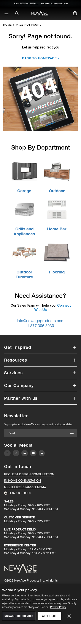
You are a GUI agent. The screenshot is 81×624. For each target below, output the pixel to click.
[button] (40, 347)
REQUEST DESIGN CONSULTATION (29, 474)
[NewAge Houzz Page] (42, 453)
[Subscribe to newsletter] (72, 434)
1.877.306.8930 (40, 325)
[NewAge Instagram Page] (16, 453)
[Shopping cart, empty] (75, 14)
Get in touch (17, 466)
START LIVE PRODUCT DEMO (25, 487)
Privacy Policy (58, 607)
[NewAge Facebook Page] (7, 453)
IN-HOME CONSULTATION (22, 480)
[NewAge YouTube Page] (33, 453)
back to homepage (39, 58)
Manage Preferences (19, 616)
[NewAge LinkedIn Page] (24, 453)
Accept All (49, 616)
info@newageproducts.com (40, 320)
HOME (7, 24)
